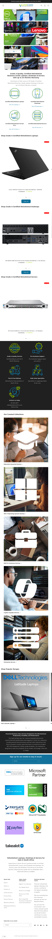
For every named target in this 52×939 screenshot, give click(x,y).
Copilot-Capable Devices (11, 612)
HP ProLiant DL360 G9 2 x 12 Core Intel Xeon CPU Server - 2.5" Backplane (25, 330)
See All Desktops (37, 106)
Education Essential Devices (12, 464)
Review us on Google (24, 890)
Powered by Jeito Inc (33, 936)
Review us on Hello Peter (24, 894)
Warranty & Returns (9, 902)
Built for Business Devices (12, 563)
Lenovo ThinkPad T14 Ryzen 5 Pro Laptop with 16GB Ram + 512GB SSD (25, 189)
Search (6, 882)
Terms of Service (8, 899)
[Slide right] (29, 197)
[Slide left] (23, 197)
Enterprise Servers (9, 662)
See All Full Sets (14, 129)
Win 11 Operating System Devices (14, 513)
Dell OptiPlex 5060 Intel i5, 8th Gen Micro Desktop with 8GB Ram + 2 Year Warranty (25, 260)
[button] (3, 5)
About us (6, 886)
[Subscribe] (38, 761)
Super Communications (23, 936)
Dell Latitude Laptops (8, 723)
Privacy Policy (7, 896)
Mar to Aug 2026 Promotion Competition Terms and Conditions (25, 900)
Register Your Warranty (25, 884)
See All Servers (36, 127)
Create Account (8, 892)
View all (26, 201)
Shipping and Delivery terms (10, 906)
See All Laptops (14, 104)
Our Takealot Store (24, 887)
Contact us (7, 889)
